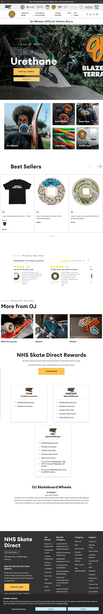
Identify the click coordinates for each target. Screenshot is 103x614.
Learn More (55, 371)
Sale (70, 13)
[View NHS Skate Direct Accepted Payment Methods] (60, 2)
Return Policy (93, 551)
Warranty (92, 571)
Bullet (46, 587)
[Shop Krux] (65, 7)
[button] (87, 14)
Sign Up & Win (16, 587)
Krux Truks (48, 576)
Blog (76, 545)
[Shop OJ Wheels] (53, 7)
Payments (92, 574)
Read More (28, 283)
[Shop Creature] (40, 7)
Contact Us (93, 541)
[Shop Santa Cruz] (22, 7)
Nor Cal (47, 590)
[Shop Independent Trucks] (30, 7)
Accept (51, 609)
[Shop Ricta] (73, 7)
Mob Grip (47, 572)
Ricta (46, 579)
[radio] (4, 224)
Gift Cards (76, 14)
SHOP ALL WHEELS (29, 71)
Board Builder (58, 14)
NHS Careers (79, 565)
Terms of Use (93, 584)
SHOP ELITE (26, 79)
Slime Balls (48, 583)
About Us (78, 541)
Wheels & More (25, 14)
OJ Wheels (48, 569)
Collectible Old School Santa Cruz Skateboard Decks (62, 546)
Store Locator (79, 548)
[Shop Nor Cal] (96, 7)
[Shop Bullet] (89, 7)
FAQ (90, 567)
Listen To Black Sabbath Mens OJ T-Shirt (16, 216)
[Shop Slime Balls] (81, 7)
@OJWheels (54, 495)
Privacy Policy (63, 603)
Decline (83, 609)
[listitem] (29, 278)
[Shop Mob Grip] (59, 7)
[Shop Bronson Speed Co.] (47, 7)
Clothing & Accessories (40, 14)
